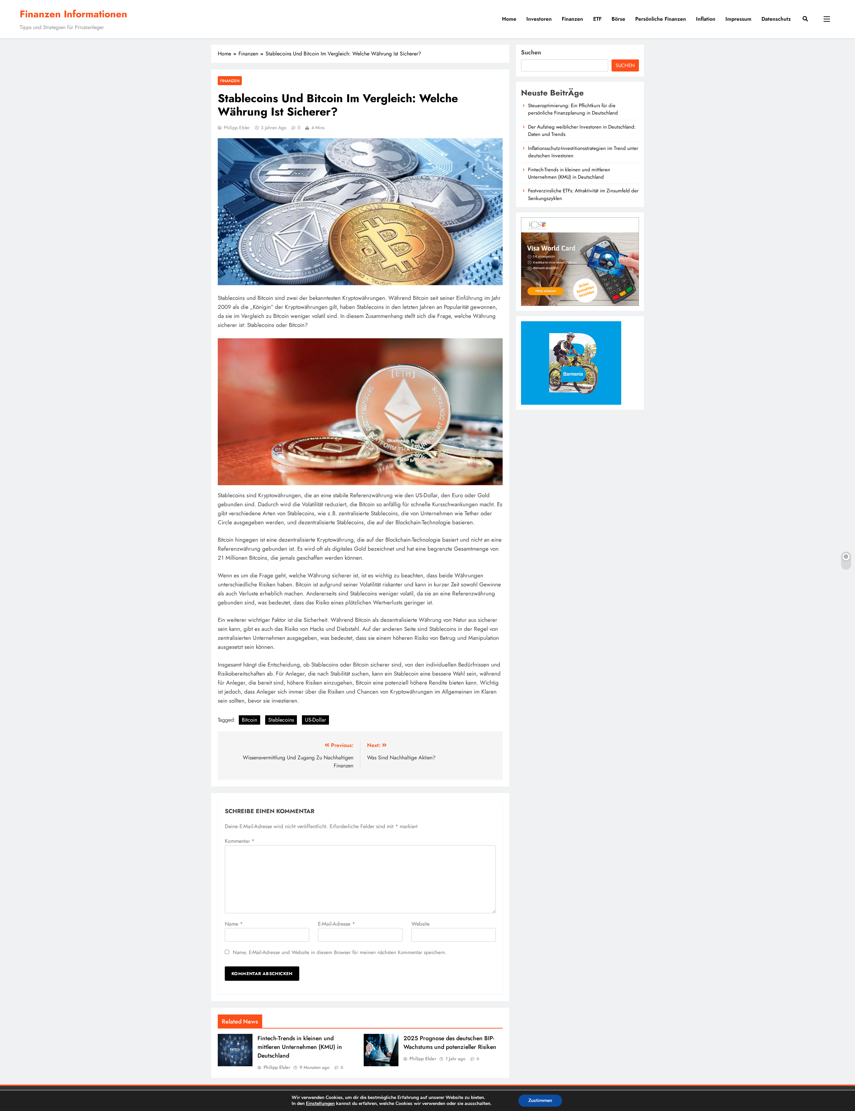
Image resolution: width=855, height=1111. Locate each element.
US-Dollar (315, 720)
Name (234, 924)
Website (420, 924)
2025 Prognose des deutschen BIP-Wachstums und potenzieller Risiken (449, 1042)
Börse (618, 19)
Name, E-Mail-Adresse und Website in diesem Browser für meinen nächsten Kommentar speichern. (340, 952)
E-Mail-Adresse (336, 924)
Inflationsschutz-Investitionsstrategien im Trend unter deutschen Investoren (583, 152)
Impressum (738, 19)
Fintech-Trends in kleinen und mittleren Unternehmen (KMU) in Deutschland (300, 1047)
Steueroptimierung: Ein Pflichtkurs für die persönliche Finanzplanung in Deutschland (573, 109)
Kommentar (239, 841)
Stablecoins (281, 720)
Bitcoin (249, 720)
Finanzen (572, 19)
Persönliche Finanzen (660, 19)
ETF (597, 19)
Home (509, 19)
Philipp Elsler (237, 127)
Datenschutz (776, 19)
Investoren (539, 19)
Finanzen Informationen (73, 14)
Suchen (531, 52)
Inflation (705, 19)
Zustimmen (540, 1100)
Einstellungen (320, 1104)
